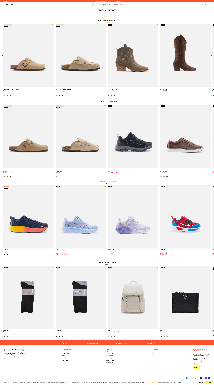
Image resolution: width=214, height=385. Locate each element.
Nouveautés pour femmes (107, 20)
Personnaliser (201, 382)
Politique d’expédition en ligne (111, 357)
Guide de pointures (109, 362)
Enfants (110, 4)
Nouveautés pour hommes (107, 101)
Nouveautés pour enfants (107, 182)
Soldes (121, 4)
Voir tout (107, 22)
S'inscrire (153, 353)
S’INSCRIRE (196, 367)
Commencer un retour (110, 360)
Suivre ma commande (110, 353)
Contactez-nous (109, 351)
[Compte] (202, 4)
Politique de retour (109, 358)
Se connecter (154, 351)
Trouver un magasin (65, 353)
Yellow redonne (65, 358)
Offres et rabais (109, 364)
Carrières (63, 355)
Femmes (99, 4)
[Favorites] (205, 4)
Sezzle (107, 365)
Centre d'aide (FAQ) (110, 355)
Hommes (104, 4)
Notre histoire (64, 351)
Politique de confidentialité (151, 382)
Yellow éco (64, 357)
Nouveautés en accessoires (107, 262)
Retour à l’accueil (107, 16)
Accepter (209, 382)
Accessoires (116, 4)
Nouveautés (93, 4)
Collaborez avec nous (66, 360)
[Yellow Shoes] (8, 4)
